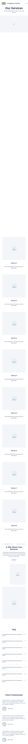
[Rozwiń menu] (26, 3)
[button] (14, 559)
